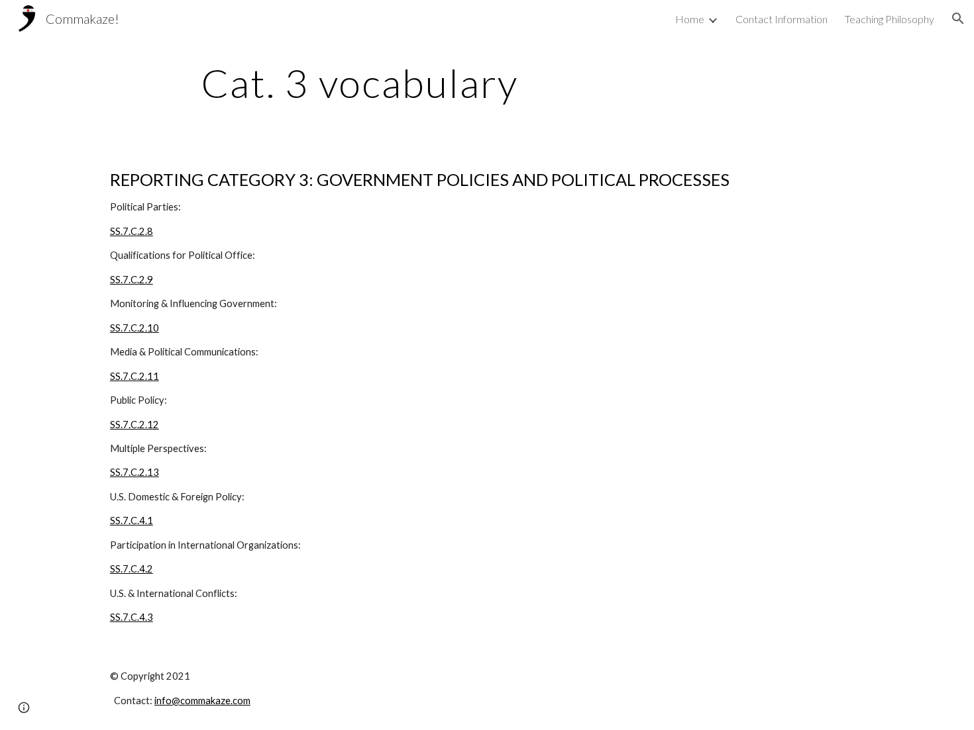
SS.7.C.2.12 (134, 424)
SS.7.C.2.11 (134, 376)
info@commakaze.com (202, 700)
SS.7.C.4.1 (131, 520)
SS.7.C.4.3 (131, 617)
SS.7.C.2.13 (134, 472)
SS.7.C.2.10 (134, 328)
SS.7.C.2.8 (131, 231)
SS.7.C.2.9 (131, 279)
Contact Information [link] (781, 19)
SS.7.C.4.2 (131, 568)
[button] (958, 18)
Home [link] (689, 19)
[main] (360, 83)
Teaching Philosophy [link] (889, 19)
